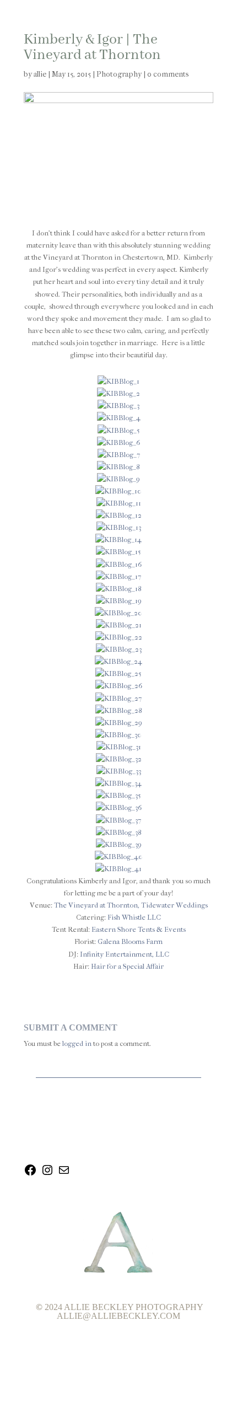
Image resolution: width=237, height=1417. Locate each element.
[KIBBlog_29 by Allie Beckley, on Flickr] (118, 722)
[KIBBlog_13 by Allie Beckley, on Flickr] (118, 527)
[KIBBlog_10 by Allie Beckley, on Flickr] (118, 491)
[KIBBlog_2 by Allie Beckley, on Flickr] (118, 393)
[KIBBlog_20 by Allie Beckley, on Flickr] (118, 613)
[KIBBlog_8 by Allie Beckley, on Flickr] (118, 467)
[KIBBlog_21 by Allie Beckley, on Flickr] (119, 625)
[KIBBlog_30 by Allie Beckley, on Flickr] (118, 735)
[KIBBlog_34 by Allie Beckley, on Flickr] (118, 783)
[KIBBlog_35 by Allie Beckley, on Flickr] (118, 795)
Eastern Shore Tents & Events (138, 929)
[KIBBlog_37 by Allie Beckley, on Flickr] (118, 820)
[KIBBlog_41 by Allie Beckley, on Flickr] (118, 869)
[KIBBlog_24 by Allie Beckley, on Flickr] (118, 661)
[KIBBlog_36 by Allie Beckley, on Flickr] (119, 807)
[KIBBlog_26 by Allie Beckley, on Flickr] (118, 685)
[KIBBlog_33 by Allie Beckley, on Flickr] (118, 771)
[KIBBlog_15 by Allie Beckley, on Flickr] (118, 552)
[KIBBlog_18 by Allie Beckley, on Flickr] (119, 588)
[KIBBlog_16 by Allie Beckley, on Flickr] (119, 564)
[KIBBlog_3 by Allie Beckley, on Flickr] (118, 405)
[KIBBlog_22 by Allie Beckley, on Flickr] (118, 637)
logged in (76, 1043)
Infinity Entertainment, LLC (124, 954)
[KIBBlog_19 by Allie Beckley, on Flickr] (119, 601)
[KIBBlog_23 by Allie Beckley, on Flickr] (119, 649)
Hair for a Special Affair (127, 966)
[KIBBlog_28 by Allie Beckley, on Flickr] (118, 710)
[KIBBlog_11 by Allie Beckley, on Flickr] (118, 503)
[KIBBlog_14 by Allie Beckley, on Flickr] (118, 539)
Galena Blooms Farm (130, 941)
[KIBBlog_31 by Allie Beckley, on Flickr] (118, 747)
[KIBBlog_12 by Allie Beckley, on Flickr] (119, 515)
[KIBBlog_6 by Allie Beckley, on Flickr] (118, 442)
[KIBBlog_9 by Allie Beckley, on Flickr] (118, 479)
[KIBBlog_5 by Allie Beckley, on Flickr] (119, 430)
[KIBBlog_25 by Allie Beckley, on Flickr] (118, 673)
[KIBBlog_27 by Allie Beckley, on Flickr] (118, 698)
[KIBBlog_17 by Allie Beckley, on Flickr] (118, 576)
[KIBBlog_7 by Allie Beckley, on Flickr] (119, 454)
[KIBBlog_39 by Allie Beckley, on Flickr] (119, 844)
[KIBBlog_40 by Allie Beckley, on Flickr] (119, 856)
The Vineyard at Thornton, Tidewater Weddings (131, 905)
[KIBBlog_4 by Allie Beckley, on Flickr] (119, 418)
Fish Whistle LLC (134, 917)
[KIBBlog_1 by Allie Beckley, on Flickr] (118, 381)
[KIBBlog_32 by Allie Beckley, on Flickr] (119, 759)
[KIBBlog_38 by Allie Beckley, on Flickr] (119, 832)
